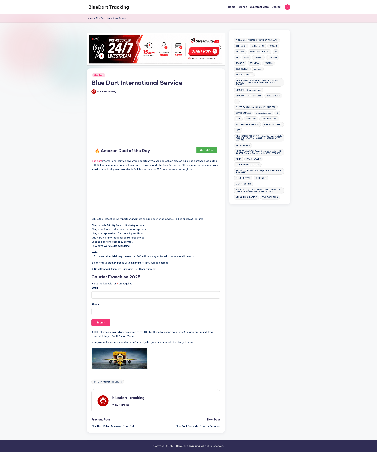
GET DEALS (206, 149)
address (257, 69)
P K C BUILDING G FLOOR (247, 164)
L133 (238, 130)
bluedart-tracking (128, 397)
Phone (95, 304)
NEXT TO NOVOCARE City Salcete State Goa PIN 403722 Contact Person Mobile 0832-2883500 (259, 152)
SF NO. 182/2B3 (243, 178)
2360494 (254, 63)
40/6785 (240, 52)
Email (95, 287)
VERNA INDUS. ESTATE (246, 197)
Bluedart (98, 75)
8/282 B (273, 46)
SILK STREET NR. (243, 184)
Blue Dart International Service (108, 382)
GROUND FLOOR (269, 118)
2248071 (258, 57)
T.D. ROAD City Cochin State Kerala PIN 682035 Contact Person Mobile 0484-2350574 (258, 190)
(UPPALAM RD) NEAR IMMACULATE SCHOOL (257, 40)
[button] (120, 404)
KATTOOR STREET (273, 124)
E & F (238, 118)
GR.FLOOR (251, 118)
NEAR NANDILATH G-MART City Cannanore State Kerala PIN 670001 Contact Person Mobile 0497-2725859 (259, 138)
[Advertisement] (155, 121)
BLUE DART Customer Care (248, 96)
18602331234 (242, 69)
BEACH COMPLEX (244, 74)
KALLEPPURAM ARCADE (247, 124)
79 (237, 57)
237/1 (246, 57)
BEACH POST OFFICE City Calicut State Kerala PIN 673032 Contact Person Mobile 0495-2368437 (257, 82)
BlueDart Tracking (108, 7)
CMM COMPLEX (243, 113)
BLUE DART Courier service (248, 90)
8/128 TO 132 (258, 46)
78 (276, 52)
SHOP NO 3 (261, 178)
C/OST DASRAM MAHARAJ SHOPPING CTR (256, 107)
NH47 (238, 159)
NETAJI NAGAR (243, 145)
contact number (263, 113)
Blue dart (96, 160)
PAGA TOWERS (254, 159)
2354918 (240, 63)
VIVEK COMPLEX (270, 197)
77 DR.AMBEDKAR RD (259, 52)
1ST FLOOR (241, 46)
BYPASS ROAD (273, 96)
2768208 (268, 63)
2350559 (272, 57)
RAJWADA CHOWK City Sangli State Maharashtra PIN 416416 (258, 171)
